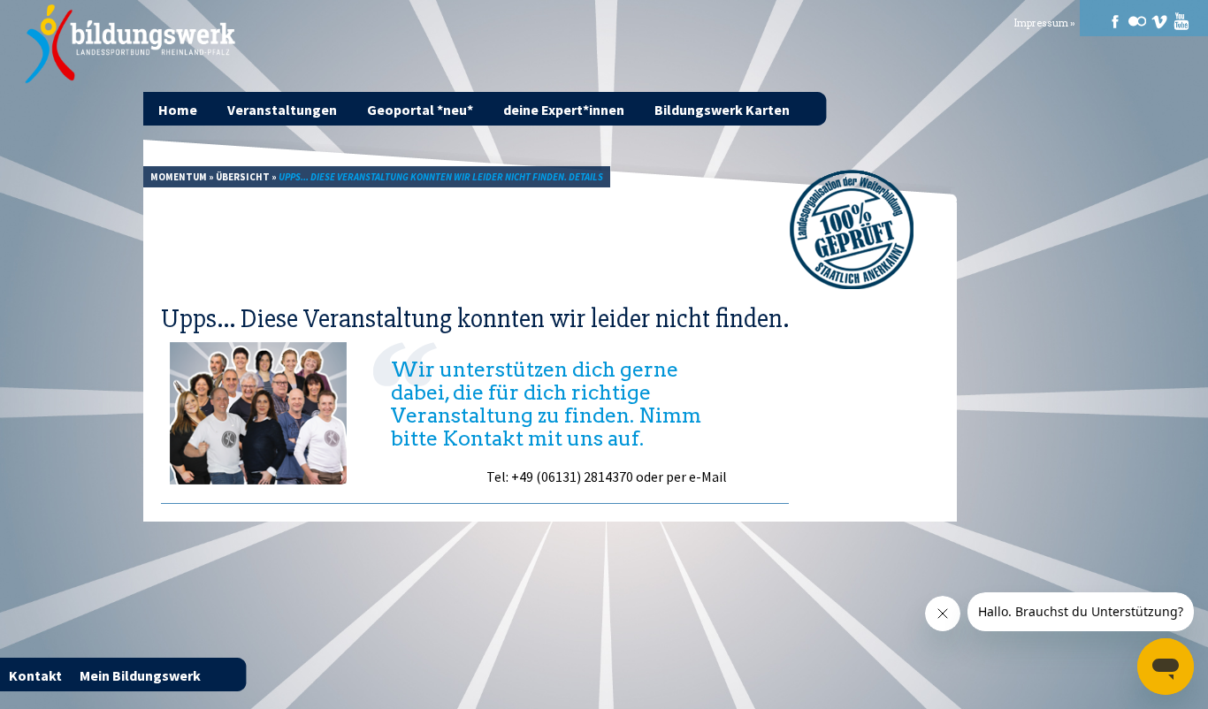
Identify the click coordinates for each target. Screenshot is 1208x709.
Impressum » (1044, 23)
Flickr (1137, 21)
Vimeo (1159, 21)
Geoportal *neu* (420, 109)
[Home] (131, 44)
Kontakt (35, 675)
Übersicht (243, 177)
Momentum (178, 177)
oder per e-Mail (681, 476)
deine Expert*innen (563, 109)
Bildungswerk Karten (722, 109)
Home (177, 109)
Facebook (1115, 21)
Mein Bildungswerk (140, 675)
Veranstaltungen (282, 109)
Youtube (1181, 21)
